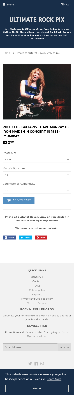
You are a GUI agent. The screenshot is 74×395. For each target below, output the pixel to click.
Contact (37, 281)
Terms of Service (37, 303)
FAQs (37, 285)
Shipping (37, 294)
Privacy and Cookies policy (37, 298)
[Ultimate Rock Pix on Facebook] (36, 364)
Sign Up (64, 347)
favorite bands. (39, 319)
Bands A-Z (37, 276)
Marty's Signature (14, 168)
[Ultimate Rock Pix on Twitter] (30, 364)
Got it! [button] (37, 388)
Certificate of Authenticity (19, 183)
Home (6, 52)
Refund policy (37, 290)
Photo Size (10, 153)
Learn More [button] (54, 379)
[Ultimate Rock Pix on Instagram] (42, 364)
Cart (68, 4)
